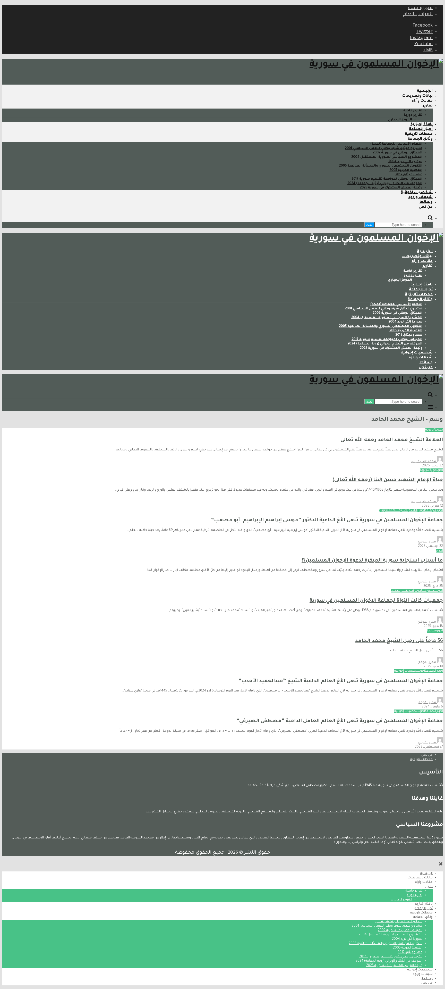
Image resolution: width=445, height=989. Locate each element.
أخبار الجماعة (421, 129)
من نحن (426, 207)
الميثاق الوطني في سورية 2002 (397, 153)
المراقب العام (418, 14)
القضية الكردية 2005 (405, 170)
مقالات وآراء (422, 101)
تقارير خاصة (412, 111)
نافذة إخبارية (421, 124)
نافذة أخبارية (388, 510)
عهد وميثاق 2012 (408, 175)
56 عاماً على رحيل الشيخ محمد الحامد (399, 641)
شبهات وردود (420, 197)
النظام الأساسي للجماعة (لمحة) (396, 144)
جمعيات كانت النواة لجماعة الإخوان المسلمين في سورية (376, 601)
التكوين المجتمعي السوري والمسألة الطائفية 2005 (380, 166)
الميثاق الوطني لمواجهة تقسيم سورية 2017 (387, 179)
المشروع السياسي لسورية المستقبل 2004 (386, 157)
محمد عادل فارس (424, 461)
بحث (369, 225)
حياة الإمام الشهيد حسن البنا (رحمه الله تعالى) (387, 480)
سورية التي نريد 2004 (405, 161)
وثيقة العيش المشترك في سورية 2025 (391, 188)
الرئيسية (425, 91)
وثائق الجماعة (420, 139)
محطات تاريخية (419, 134)
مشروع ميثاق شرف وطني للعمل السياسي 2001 (383, 148)
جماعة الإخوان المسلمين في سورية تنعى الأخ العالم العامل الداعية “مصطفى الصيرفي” (339, 721)
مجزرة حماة (420, 8)
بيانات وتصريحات (417, 96)
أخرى (440, 470)
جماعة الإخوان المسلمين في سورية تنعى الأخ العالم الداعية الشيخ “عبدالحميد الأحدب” (340, 681)
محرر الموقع (427, 542)
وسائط (426, 202)
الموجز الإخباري (400, 120)
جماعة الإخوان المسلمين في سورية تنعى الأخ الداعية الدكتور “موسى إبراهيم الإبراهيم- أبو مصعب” (327, 520)
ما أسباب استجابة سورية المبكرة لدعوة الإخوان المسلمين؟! (372, 560)
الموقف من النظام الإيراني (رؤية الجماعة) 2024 (384, 183)
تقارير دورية (413, 115)
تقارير (428, 106)
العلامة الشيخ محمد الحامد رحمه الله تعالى (391, 440)
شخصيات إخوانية (417, 193)
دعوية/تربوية (434, 430)
